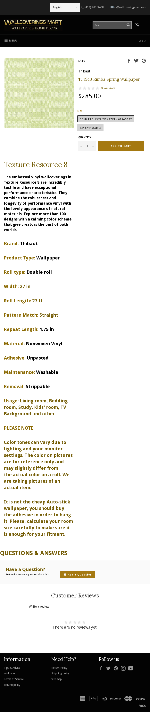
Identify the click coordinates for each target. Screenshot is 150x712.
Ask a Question (79, 574)
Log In (142, 40)
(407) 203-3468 (92, 7)
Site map (56, 679)
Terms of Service (14, 679)
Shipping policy (60, 673)
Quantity (84, 137)
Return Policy (59, 667)
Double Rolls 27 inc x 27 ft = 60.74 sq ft (106, 119)
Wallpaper (10, 673)
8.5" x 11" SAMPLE (90, 127)
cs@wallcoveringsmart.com (128, 7)
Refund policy (12, 684)
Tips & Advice (12, 667)
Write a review (39, 606)
